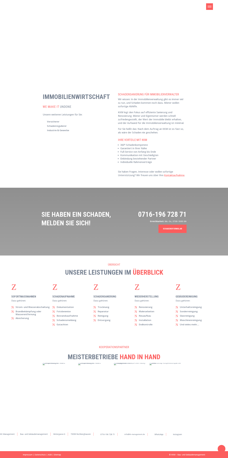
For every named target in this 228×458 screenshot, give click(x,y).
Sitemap (57, 454)
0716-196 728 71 (162, 214)
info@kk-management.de (134, 434)
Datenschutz (40, 454)
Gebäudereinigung (187, 296)
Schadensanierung (104, 296)
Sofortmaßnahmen (23, 296)
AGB (50, 454)
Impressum (27, 454)
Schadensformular (172, 229)
